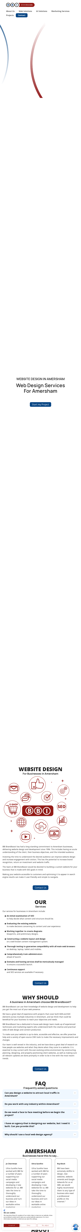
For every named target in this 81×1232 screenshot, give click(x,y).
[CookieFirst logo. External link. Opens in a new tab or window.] (4, 1210)
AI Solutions (41, 11)
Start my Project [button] (40, 404)
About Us (10, 11)
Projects (10, 15)
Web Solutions (25, 11)
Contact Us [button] (40, 887)
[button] (76, 1227)
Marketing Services (60, 11)
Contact (21, 15)
